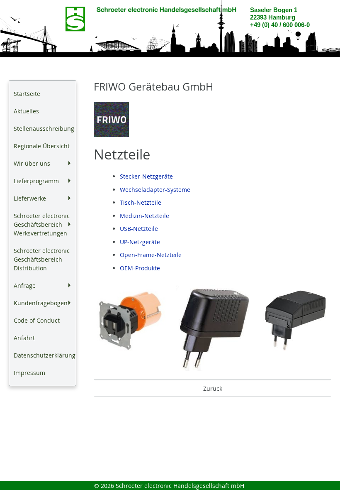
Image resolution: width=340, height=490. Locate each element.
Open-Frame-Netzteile (151, 255)
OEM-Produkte (140, 268)
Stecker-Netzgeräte (146, 176)
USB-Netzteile (139, 229)
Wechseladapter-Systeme (155, 190)
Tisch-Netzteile (140, 202)
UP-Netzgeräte (140, 242)
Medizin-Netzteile (144, 216)
